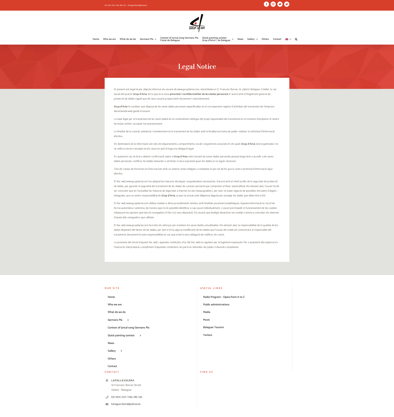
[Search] (296, 39)
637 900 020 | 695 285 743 (126, 397)
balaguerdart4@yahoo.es (137, 5)
